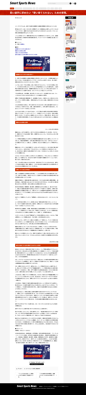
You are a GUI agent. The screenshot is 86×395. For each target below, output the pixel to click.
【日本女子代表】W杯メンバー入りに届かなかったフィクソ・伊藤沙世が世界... (70, 42)
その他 (60, 8)
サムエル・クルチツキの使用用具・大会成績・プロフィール (70, 99)
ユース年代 (32, 368)
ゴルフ (52, 8)
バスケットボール (18, 8)
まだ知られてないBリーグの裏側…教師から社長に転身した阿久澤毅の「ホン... (70, 74)
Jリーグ (28, 368)
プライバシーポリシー (48, 386)
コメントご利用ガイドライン (63, 386)
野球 (48, 8)
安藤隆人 (22, 44)
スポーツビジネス (43, 8)
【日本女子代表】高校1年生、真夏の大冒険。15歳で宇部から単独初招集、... (70, 28)
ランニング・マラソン (27, 8)
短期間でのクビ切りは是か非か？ (23, 49)
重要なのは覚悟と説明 (20, 51)
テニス (56, 8)
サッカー (12, 8)
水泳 (34, 8)
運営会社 (40, 386)
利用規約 (54, 386)
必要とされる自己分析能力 (21, 52)
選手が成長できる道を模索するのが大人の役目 (26, 54)
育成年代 (38, 368)
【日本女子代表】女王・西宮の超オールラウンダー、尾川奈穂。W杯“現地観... (70, 56)
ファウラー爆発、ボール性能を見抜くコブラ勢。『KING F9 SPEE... (70, 87)
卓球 (37, 8)
